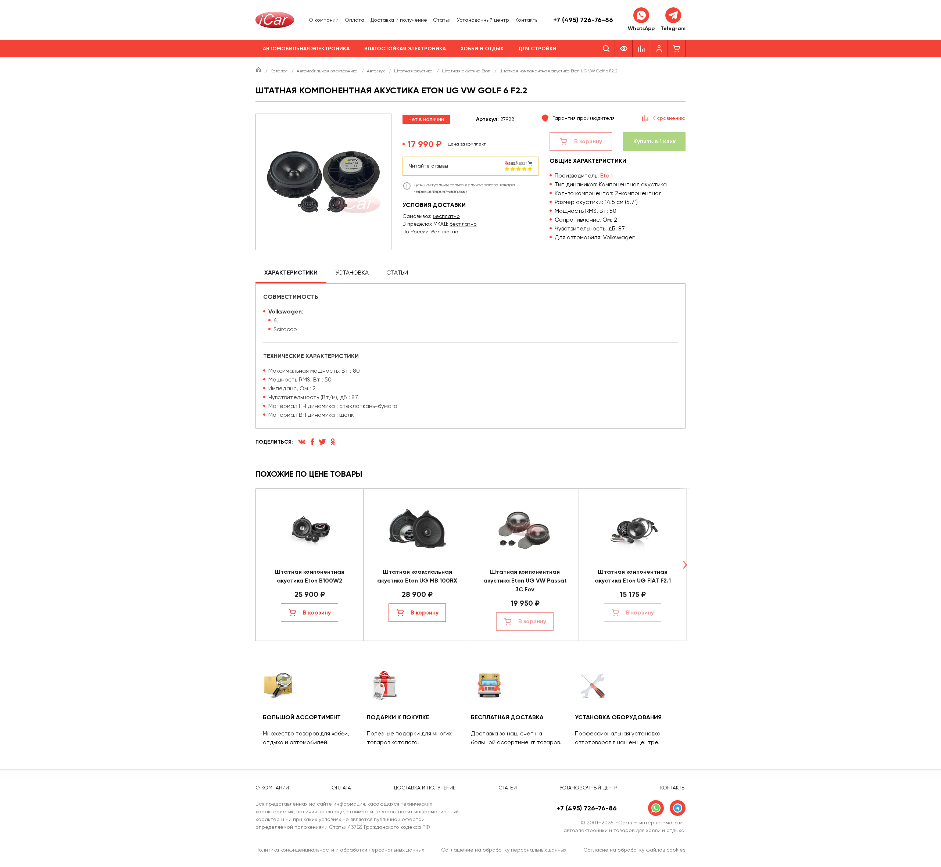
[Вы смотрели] (624, 48)
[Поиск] (606, 48)
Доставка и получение (399, 20)
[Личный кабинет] (659, 48)
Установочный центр (483, 20)
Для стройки (537, 49)
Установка (352, 272)
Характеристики (291, 272)
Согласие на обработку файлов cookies (634, 850)
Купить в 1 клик (654, 141)
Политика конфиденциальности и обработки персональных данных (339, 850)
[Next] (684, 564)
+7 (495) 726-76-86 (583, 20)
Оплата (354, 20)
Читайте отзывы (428, 166)
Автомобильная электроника (306, 49)
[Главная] (258, 71)
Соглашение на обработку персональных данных (503, 850)
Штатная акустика (414, 71)
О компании (324, 20)
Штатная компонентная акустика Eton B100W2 (309, 576)
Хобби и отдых (482, 49)
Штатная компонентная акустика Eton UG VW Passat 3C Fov (525, 580)
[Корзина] (677, 48)
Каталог (280, 71)
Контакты (527, 20)
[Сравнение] (641, 48)
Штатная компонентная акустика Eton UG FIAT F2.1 (633, 576)
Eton (606, 175)
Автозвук (376, 71)
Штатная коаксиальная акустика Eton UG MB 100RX (417, 576)
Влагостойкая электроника (405, 49)
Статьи (442, 20)
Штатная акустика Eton (466, 71)
